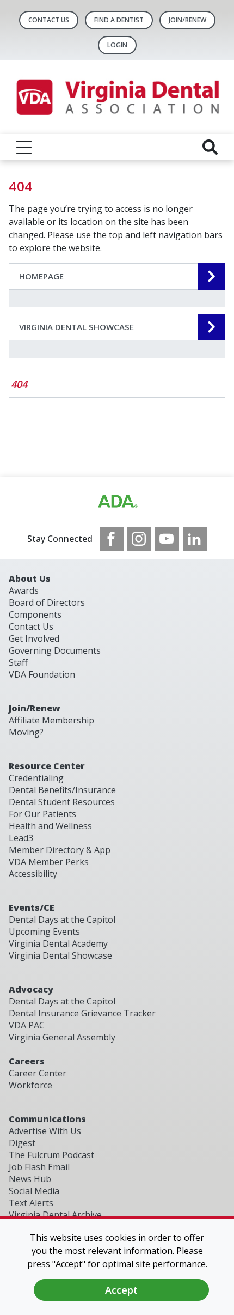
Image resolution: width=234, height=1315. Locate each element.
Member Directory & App (59, 850)
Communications (47, 1119)
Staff (18, 662)
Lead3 (21, 838)
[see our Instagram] (139, 539)
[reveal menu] (24, 147)
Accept (121, 1289)
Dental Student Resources (62, 802)
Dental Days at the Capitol (62, 920)
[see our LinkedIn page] (195, 539)
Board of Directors (47, 602)
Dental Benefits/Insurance (62, 790)
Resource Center (47, 766)
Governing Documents (55, 650)
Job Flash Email (39, 1167)
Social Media (34, 1191)
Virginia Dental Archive (55, 1215)
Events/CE (31, 908)
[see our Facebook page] (112, 539)
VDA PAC (27, 1025)
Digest (22, 1143)
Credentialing (36, 778)
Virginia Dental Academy (58, 943)
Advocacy (31, 989)
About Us (30, 579)
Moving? (26, 732)
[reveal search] (210, 147)
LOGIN (117, 45)
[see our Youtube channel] (167, 539)
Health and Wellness (50, 826)
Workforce (30, 1085)
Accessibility (33, 874)
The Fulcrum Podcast (51, 1155)
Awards (24, 590)
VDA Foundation (42, 674)
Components (35, 614)
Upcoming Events (44, 931)
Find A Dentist (119, 20)
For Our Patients (42, 814)
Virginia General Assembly (62, 1037)
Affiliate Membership (51, 720)
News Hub (30, 1179)
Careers (27, 1061)
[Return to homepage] (117, 97)
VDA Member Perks (49, 862)
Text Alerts (31, 1203)
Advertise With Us (45, 1131)
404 (19, 384)
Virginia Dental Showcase (60, 955)
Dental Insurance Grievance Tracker (82, 1013)
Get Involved (34, 638)
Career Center (37, 1073)
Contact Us (48, 20)
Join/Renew (187, 20)
